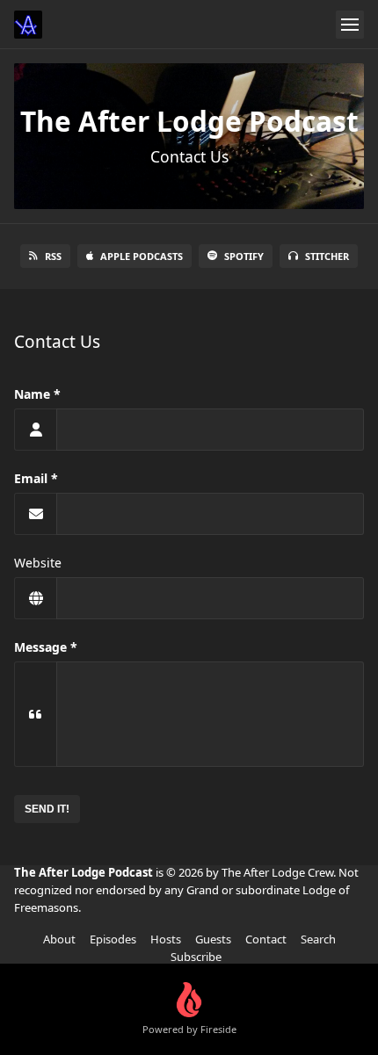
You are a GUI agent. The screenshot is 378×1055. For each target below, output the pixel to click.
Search (318, 939)
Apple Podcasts (141, 256)
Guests (213, 939)
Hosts (165, 939)
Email (30, 478)
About (59, 939)
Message (40, 647)
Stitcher (327, 256)
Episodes (113, 939)
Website (38, 562)
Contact (266, 939)
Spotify (244, 256)
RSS (53, 256)
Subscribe (196, 957)
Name (32, 394)
